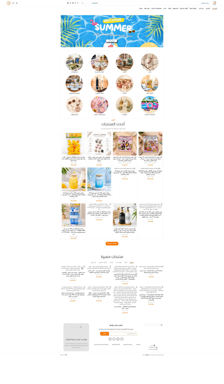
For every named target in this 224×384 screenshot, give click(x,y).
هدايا (152, 219)
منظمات (123, 281)
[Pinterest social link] (73, 3)
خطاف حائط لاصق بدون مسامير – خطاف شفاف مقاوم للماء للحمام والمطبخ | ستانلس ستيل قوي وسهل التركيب (99, 294)
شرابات (71, 278)
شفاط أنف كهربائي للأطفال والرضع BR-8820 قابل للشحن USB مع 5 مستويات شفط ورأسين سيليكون (150, 172)
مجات (124, 176)
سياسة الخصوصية (127, 344)
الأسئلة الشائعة (116, 344)
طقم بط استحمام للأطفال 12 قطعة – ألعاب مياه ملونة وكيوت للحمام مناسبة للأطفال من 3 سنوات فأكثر (73, 158)
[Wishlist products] (13, 3)
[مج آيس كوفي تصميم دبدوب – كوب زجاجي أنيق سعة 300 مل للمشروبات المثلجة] (99, 267)
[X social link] (75, 3)
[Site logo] (214, 3)
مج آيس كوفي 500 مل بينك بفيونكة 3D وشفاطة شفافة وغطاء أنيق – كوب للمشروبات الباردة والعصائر (125, 172)
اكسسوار (99, 162)
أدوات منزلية (73, 162)
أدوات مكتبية (147, 162)
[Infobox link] (149, 63)
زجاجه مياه (97, 217)
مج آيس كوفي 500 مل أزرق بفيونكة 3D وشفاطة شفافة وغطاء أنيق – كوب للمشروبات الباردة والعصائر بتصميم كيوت (99, 194)
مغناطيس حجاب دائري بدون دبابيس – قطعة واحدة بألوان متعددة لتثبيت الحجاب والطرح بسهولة (99, 158)
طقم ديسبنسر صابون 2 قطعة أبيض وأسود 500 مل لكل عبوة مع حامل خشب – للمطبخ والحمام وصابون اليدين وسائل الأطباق (125, 230)
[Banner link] (112, 31)
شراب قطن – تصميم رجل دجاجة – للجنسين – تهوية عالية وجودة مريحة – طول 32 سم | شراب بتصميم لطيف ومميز (73, 274)
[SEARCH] (82, 3)
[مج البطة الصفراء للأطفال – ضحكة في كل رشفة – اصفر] (125, 295)
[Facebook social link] (78, 3)
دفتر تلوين (154, 162)
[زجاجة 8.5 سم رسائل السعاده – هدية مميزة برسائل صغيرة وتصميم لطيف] (151, 267)
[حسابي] (16, 3)
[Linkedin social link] (70, 3)
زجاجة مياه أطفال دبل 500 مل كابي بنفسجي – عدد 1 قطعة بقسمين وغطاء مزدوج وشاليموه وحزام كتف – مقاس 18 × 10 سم (99, 213)
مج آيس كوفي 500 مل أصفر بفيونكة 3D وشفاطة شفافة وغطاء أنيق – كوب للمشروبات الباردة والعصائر (73, 194)
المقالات (138, 344)
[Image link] (153, 333)
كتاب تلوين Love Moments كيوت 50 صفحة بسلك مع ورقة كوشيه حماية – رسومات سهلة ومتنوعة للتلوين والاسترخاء (124, 158)
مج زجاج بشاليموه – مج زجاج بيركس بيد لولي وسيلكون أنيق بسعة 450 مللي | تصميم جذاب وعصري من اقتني (73, 294)
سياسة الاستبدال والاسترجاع (101, 344)
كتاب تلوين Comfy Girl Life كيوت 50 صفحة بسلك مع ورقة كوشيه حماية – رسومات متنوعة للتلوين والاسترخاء (150, 158)
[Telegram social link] (68, 3)
